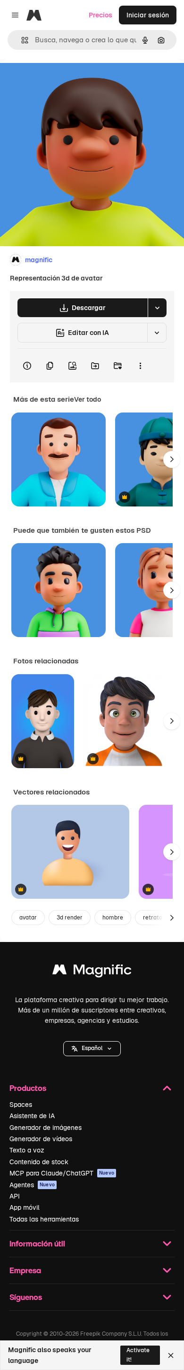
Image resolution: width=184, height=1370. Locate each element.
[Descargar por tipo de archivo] (157, 307)
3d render (70, 917)
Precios (100, 15)
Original (60, 80)
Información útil (37, 1243)
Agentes (32, 1185)
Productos (27, 1088)
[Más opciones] (140, 365)
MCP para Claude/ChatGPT (61, 1173)
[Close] (171, 1355)
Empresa (25, 1270)
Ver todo (87, 399)
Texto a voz (26, 1150)
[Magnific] (92, 972)
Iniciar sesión (147, 15)
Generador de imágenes (45, 1127)
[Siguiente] (171, 459)
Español (92, 1048)
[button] (92, 1048)
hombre (112, 917)
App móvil (24, 1207)
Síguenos (25, 1297)
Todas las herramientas (44, 1219)
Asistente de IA (32, 1116)
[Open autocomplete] (21, 40)
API (14, 1196)
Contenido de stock (38, 1162)
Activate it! (138, 1355)
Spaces (20, 1104)
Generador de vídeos (40, 1139)
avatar (28, 917)
